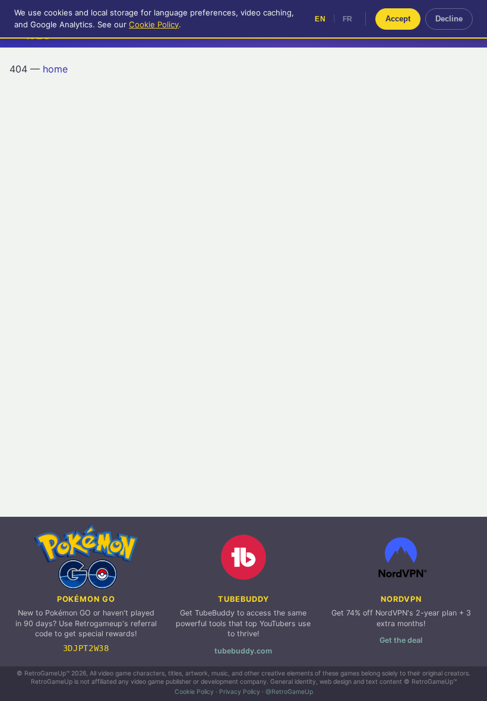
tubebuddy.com (243, 650)
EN (320, 19)
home (55, 69)
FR (348, 19)
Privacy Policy (239, 692)
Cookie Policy (194, 692)
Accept (397, 18)
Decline (449, 18)
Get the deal (401, 640)
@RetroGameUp (289, 692)
